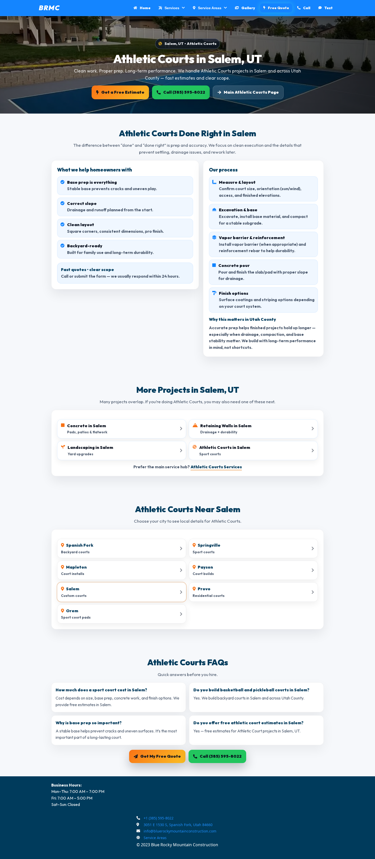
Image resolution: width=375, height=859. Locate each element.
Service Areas (155, 837)
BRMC (49, 8)
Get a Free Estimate (122, 92)
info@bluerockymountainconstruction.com (180, 831)
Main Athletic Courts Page (251, 92)
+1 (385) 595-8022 (158, 818)
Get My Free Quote (160, 756)
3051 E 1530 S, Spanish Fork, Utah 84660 (178, 824)
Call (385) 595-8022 (184, 92)
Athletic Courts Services (216, 466)
